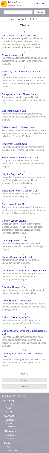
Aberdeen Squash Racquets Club (19, 35)
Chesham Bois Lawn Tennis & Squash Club (24, 270)
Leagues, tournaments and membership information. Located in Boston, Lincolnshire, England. (23, 163)
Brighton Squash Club (13, 174)
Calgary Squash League (14, 220)
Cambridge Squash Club (14, 240)
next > (24, 380)
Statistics (10, 438)
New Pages (11, 435)
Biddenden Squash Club (14, 110)
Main (13, 19)
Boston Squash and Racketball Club (20, 157)
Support (9, 423)
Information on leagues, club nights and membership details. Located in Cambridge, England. (23, 246)
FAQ (8, 447)
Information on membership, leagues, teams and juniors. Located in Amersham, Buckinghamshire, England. (23, 276)
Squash (27, 19)
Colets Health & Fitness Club (16, 300)
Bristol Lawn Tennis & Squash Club (19, 190)
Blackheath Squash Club (14, 144)
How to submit (12, 450)
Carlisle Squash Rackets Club (17, 257)
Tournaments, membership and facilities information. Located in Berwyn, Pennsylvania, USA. (24, 100)
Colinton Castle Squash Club (16, 317)
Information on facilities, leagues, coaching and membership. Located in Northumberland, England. (24, 61)
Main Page (10, 404)
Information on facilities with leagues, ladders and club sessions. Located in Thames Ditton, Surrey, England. (24, 307)
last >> (24, 386)
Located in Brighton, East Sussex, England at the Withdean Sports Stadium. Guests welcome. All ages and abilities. (23, 180)
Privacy (9, 411)
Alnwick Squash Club (12, 55)
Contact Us (11, 420)
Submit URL (39, 3)
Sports (20, 19)
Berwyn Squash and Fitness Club (19, 94)
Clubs (35, 19)
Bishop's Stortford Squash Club (18, 127)
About (8, 408)
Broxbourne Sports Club (14, 204)
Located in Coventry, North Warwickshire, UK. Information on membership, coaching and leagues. (24, 362)
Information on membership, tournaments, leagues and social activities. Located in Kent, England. (24, 117)
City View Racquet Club (14, 287)
